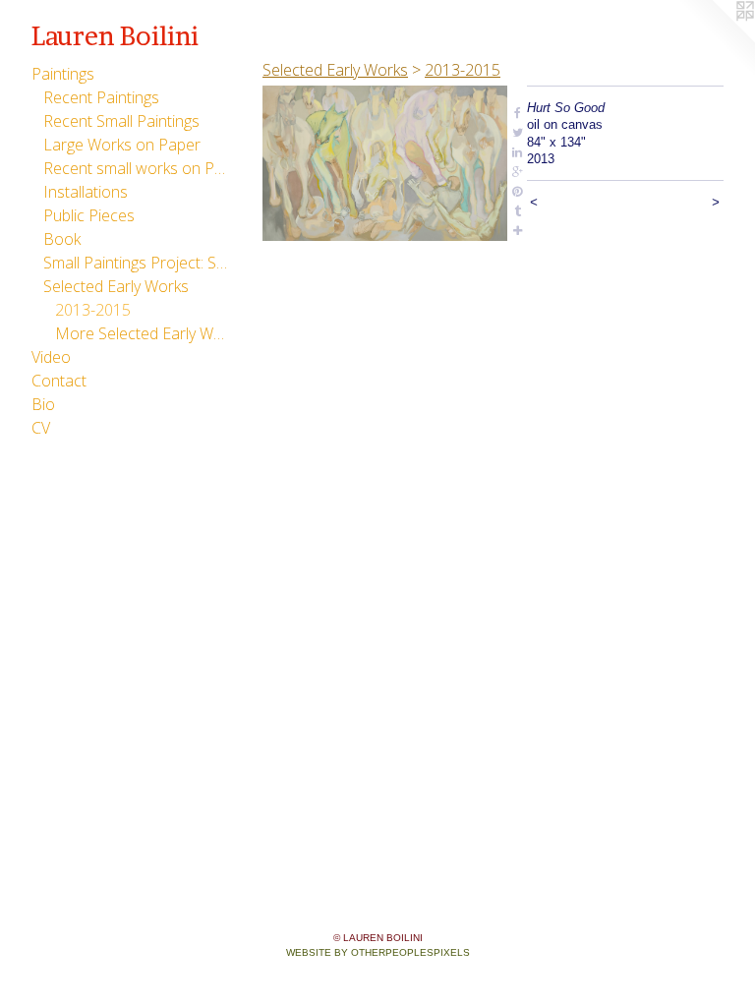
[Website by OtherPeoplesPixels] (715, 39)
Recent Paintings (101, 97)
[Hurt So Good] (384, 163)
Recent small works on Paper (135, 168)
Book (62, 239)
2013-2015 (93, 310)
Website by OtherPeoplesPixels (378, 952)
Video (51, 357)
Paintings (62, 74)
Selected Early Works (116, 286)
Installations (85, 192)
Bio (43, 404)
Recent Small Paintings (121, 121)
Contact (59, 380)
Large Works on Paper (122, 144)
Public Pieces (89, 215)
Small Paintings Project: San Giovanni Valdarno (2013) (135, 262)
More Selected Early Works (141, 333)
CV (40, 428)
